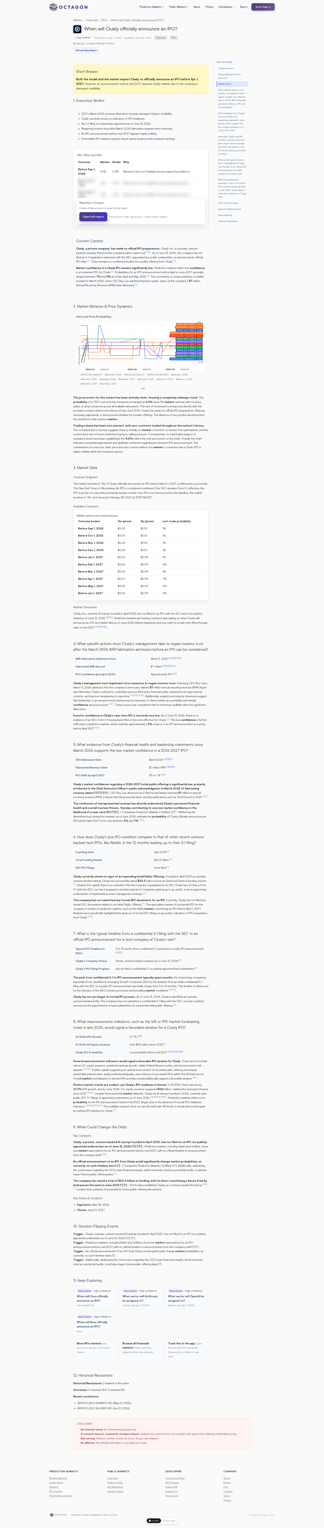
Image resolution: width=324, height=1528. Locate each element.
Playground (171, 1495)
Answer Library (115, 1491)
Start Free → (263, 6)
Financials (92, 20)
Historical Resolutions (228, 221)
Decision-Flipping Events (229, 209)
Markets (78, 20)
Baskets (53, 1486)
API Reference (115, 1486)
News (197, 6)
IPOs (104, 20)
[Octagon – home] (68, 7)
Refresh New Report (86, 50)
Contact (228, 1491)
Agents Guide (115, 1482)
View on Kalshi (83, 37)
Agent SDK (171, 1486)
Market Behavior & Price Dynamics (229, 76)
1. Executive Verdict (88, 100)
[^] (147, 252)
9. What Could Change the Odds (100, 1127)
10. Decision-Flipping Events (95, 1226)
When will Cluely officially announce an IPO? (137, 20)
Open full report (93, 216)
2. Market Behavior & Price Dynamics (102, 306)
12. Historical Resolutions (93, 1375)
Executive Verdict (226, 68)
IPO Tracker (55, 1491)
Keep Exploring (225, 215)
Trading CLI (171, 1491)
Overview (112, 1478)
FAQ (225, 1486)
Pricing (209, 6)
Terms (226, 1495)
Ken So (81, 43)
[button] (151, 7)
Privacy (227, 1499)
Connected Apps (175, 1478)
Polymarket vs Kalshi (60, 1495)
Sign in (243, 6)
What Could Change (228, 203)
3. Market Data (85, 467)
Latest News (56, 1482)
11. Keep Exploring (87, 1280)
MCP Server (172, 1482)
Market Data (224, 83)
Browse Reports (58, 1478)
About (226, 1478)
